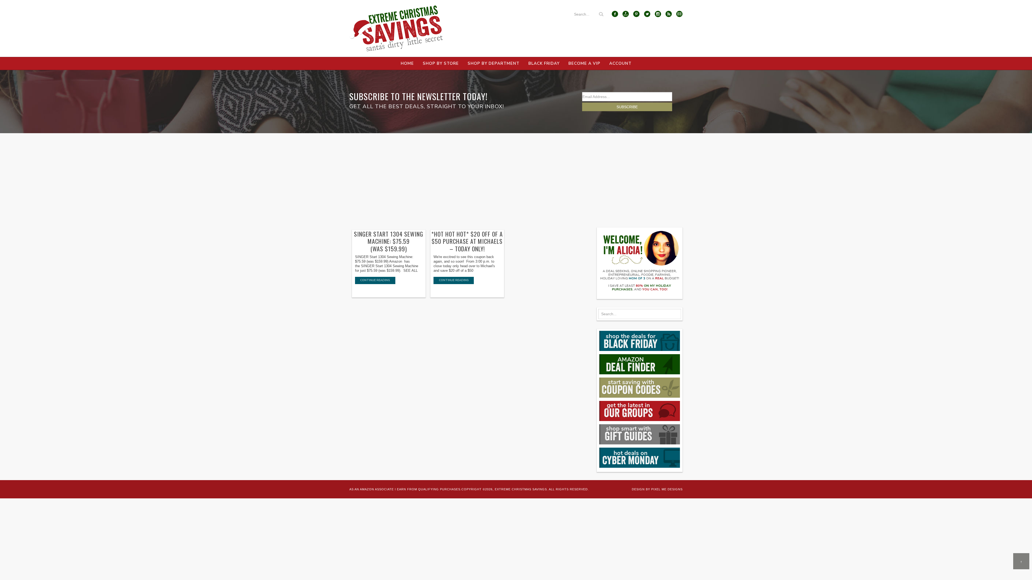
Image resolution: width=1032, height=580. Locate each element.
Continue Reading (375, 280)
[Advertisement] (516, 173)
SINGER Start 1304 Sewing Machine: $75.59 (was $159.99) (388, 241)
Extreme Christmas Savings (396, 28)
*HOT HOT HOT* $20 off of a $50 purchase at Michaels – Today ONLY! (467, 241)
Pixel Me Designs (667, 489)
